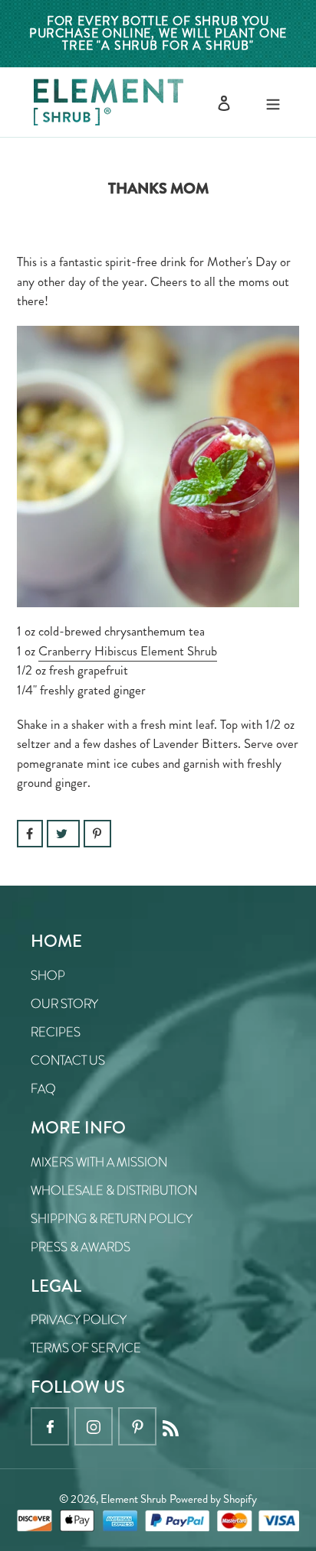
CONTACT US (68, 1060)
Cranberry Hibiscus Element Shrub (127, 651)
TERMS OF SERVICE (86, 1348)
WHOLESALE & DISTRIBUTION (114, 1190)
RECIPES (56, 1032)
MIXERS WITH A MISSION (99, 1162)
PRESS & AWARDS (80, 1247)
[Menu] (273, 102)
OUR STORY (64, 1004)
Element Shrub (133, 1499)
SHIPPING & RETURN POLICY (112, 1218)
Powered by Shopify (213, 1499)
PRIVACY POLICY (79, 1319)
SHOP (48, 975)
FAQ (43, 1088)
